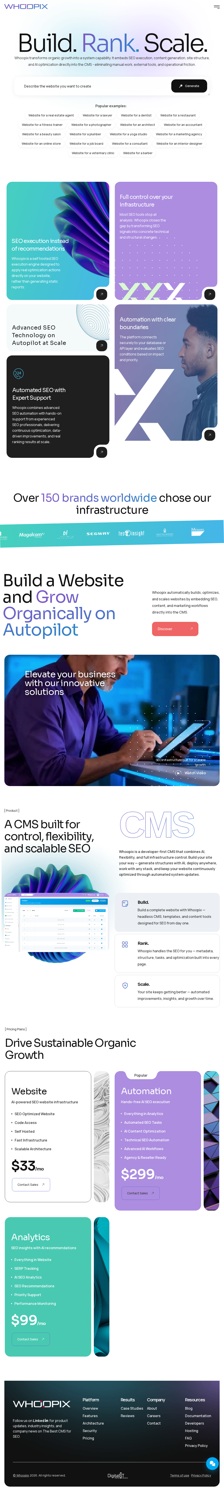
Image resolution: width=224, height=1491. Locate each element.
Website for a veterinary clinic (93, 153)
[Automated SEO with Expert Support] (101, 452)
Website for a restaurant (178, 115)
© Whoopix (21, 1475)
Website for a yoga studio (128, 134)
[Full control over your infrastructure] (209, 294)
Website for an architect (137, 125)
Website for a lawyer (97, 115)
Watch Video (195, 772)
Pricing (88, 1438)
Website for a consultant (130, 143)
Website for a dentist (136, 115)
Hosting (191, 1430)
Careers (154, 1416)
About (152, 1408)
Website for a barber (137, 153)
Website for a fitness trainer (42, 125)
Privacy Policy (196, 1445)
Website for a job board (86, 143)
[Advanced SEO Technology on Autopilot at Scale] (101, 345)
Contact (154, 1423)
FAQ (188, 1438)
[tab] (167, 912)
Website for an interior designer (179, 143)
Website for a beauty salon (41, 134)
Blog (188, 1408)
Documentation (198, 1416)
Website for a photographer (91, 125)
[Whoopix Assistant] (212, 1463)
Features (90, 1416)
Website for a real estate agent (51, 115)
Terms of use (179, 1475)
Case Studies (132, 1408)
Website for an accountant (183, 125)
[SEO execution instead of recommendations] (101, 294)
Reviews (128, 1416)
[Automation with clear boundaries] (209, 435)
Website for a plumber (85, 134)
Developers (194, 1423)
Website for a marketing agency (179, 134)
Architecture (93, 1423)
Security (90, 1430)
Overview (90, 1408)
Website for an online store (41, 143)
